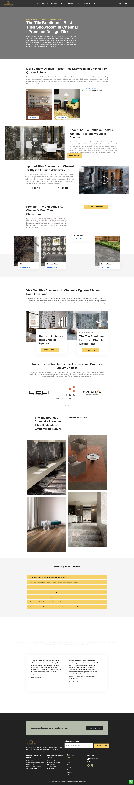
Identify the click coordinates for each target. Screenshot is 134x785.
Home (38, 3)
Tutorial (71, 3)
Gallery (62, 3)
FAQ (94, 3)
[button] (35, 143)
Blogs (78, 3)
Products (54, 3)
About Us (45, 3)
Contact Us (86, 3)
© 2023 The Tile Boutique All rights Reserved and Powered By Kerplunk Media (67, 781)
